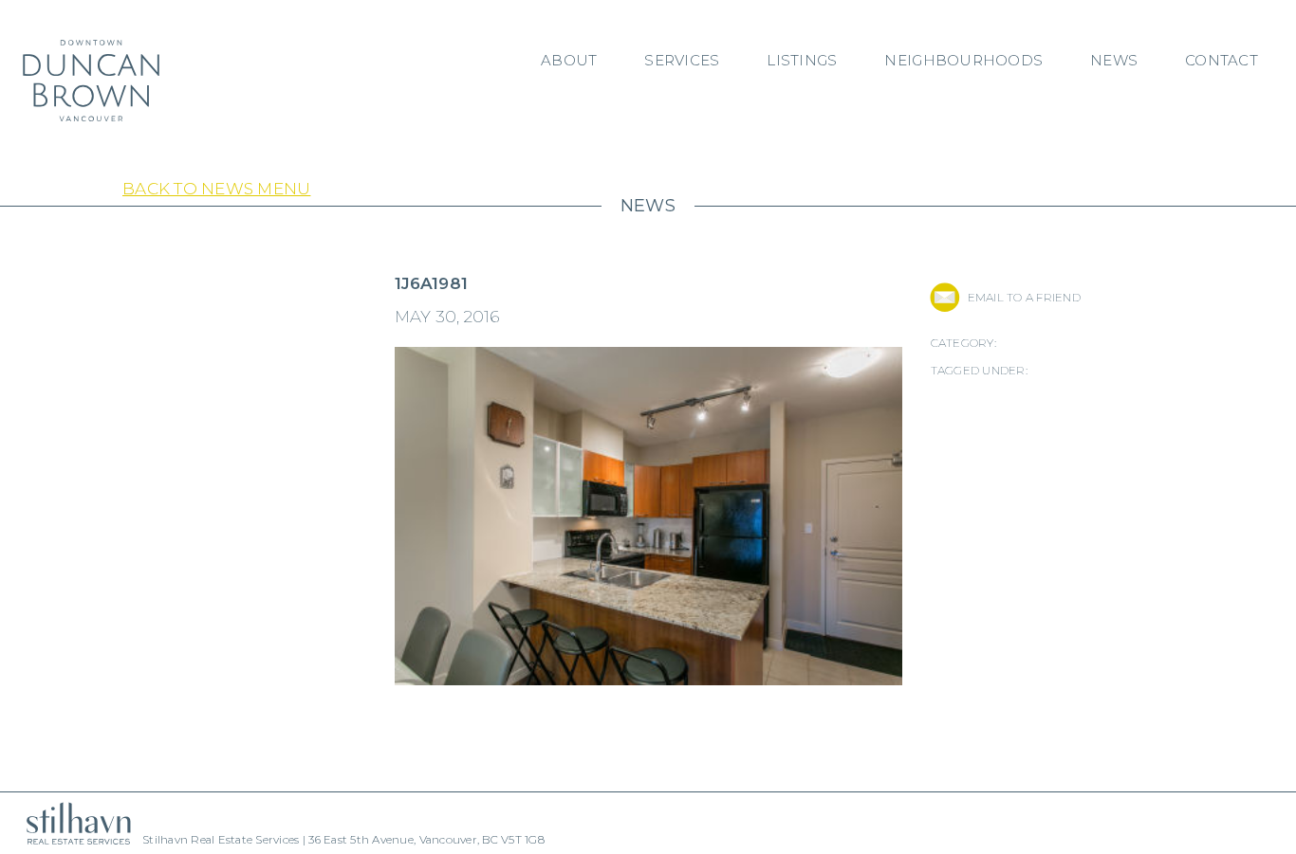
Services (681, 60)
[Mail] (944, 297)
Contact (1221, 60)
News (1114, 60)
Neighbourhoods (963, 60)
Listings (802, 60)
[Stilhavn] (71, 823)
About (569, 60)
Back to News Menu (216, 188)
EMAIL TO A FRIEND (1024, 297)
